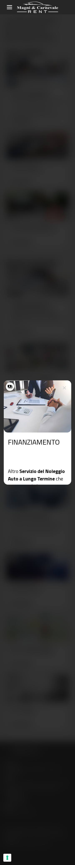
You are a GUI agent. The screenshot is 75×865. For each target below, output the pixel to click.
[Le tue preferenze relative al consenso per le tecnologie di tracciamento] (7, 858)
